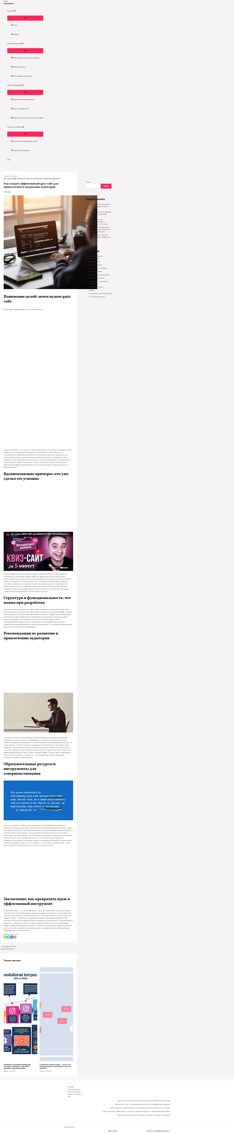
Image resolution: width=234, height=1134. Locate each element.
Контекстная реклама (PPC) (24, 99)
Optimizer (9, 3)
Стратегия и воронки (21, 150)
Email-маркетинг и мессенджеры (26, 58)
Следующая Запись (8, 949)
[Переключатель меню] (25, 18)
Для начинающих (14, 43)
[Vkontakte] (11, 937)
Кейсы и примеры (14, 85)
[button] (15, 11)
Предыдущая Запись (8, 946)
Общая (16, 34)
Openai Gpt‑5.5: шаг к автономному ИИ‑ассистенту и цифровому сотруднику (98, 214)
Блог (9, 159)
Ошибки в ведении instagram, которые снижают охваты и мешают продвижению (17, 1066)
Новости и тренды (14, 127)
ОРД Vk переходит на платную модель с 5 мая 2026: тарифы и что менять (98, 237)
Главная (10, 11)
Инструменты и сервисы (23, 76)
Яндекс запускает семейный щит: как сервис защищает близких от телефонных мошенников (98, 229)
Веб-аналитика (19, 67)
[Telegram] (8, 937)
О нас (15, 25)
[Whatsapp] (5, 937)
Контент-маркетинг (21, 109)
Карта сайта (112, 1131)
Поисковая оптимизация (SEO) (25, 141)
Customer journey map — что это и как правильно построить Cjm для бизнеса (55, 1066)
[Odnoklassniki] (14, 937)
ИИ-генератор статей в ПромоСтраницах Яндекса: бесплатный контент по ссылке (97, 222)
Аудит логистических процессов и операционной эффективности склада (98, 206)
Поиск (88, 182)
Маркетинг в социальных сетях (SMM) (28, 118)
